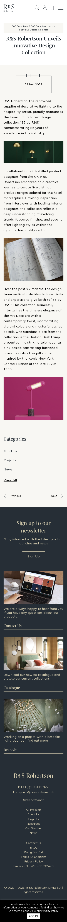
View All (10, 480)
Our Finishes (33, 828)
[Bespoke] (33, 726)
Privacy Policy (33, 861)
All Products (33, 809)
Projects (33, 819)
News (33, 833)
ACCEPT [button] (33, 916)
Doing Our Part (33, 852)
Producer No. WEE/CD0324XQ (33, 866)
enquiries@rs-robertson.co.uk (35, 792)
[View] (33, 664)
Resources (33, 823)
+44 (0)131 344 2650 (35, 787)
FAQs (33, 847)
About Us (33, 814)
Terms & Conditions (33, 857)
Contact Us (33, 843)
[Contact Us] (33, 600)
